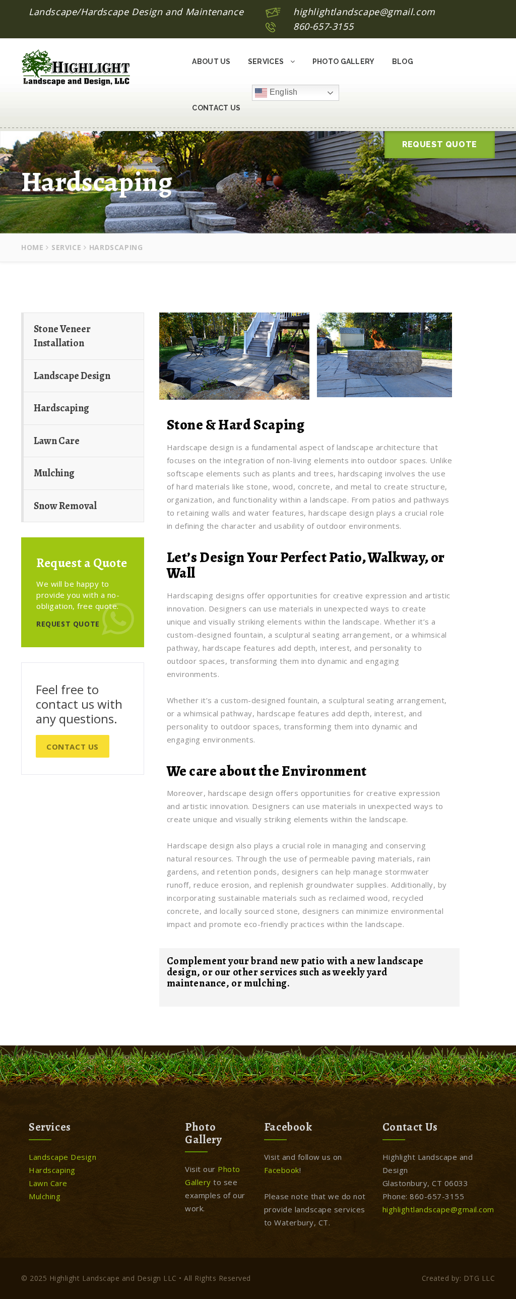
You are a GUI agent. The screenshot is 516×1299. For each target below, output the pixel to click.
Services (267, 61)
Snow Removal (65, 506)
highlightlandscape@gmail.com (364, 12)
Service (66, 247)
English (282, 92)
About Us (211, 61)
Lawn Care (57, 441)
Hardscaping (61, 408)
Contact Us (216, 108)
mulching (265, 983)
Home (32, 247)
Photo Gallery (343, 61)
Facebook (281, 1170)
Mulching (54, 473)
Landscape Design (72, 376)
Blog (402, 61)
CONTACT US (72, 746)
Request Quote (439, 144)
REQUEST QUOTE (68, 624)
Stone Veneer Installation (62, 336)
